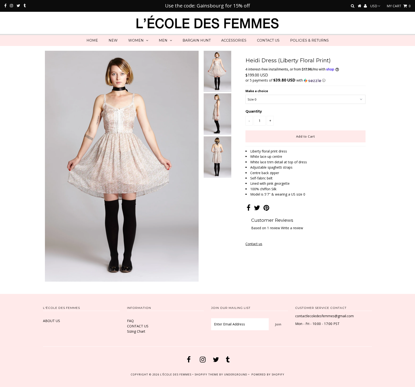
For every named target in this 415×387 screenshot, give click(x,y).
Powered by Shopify (267, 374)
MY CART (399, 6)
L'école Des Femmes (176, 374)
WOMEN (136, 40)
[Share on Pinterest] (266, 209)
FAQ (130, 320)
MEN (163, 40)
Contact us (253, 243)
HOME (92, 40)
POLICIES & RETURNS (309, 40)
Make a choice (256, 91)
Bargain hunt (197, 40)
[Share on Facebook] (248, 209)
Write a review (292, 228)
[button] (305, 80)
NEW (113, 40)
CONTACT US (268, 40)
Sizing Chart (136, 331)
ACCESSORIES (233, 40)
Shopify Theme (206, 374)
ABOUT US (51, 320)
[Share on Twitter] (257, 209)
